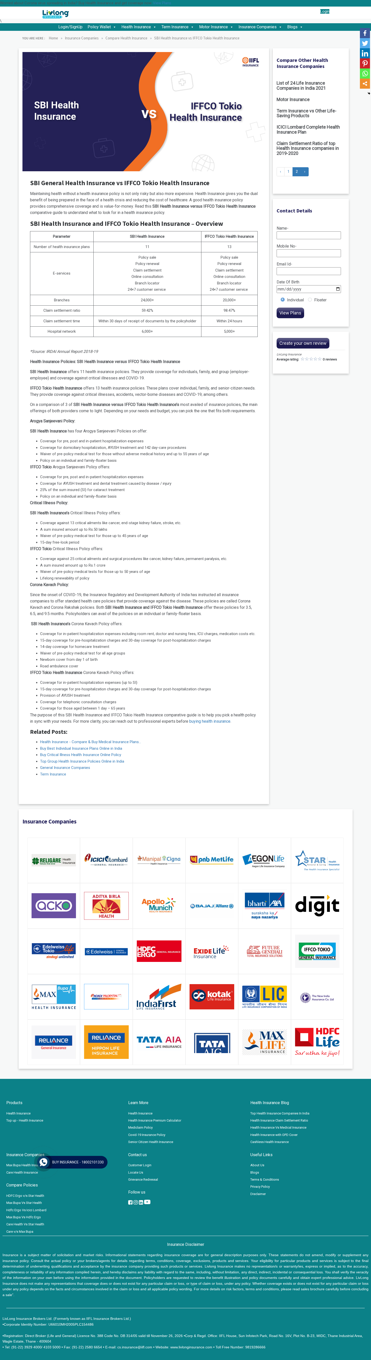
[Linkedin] (365, 53)
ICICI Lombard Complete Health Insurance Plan (308, 129)
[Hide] (369, 93)
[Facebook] (365, 33)
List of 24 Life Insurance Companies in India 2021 (301, 85)
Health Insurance (18, 1113)
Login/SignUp (70, 27)
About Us (257, 1165)
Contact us (310, 11)
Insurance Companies (257, 27)
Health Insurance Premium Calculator (154, 1120)
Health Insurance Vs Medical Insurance (278, 1127)
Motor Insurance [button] (213, 27)
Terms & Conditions (264, 1179)
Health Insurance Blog (269, 1102)
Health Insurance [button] (136, 27)
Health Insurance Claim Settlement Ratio (279, 1120)
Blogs (292, 27)
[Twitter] (365, 43)
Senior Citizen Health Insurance (150, 1142)
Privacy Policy (260, 1186)
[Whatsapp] (365, 73)
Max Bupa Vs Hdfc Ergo (23, 1217)
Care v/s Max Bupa (19, 1231)
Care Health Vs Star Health (25, 1224)
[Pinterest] (365, 63)
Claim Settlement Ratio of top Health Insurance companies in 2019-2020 (308, 148)
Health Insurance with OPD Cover (274, 1135)
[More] (365, 84)
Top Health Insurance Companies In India (279, 1113)
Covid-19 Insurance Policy (146, 1135)
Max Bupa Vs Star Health (24, 1203)
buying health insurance (209, 721)
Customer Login (139, 1165)
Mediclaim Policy (140, 1127)
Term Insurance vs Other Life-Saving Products (306, 113)
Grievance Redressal (143, 1179)
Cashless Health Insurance (269, 1142)
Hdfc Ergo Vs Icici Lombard (26, 1210)
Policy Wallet (99, 27)
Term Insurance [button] (175, 27)
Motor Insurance (293, 99)
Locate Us (135, 1172)
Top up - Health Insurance (24, 1120)
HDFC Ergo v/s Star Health (25, 1196)
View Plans (162, 3)
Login (324, 11)
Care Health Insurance (22, 1172)
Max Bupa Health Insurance (26, 1165)
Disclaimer (258, 1194)
